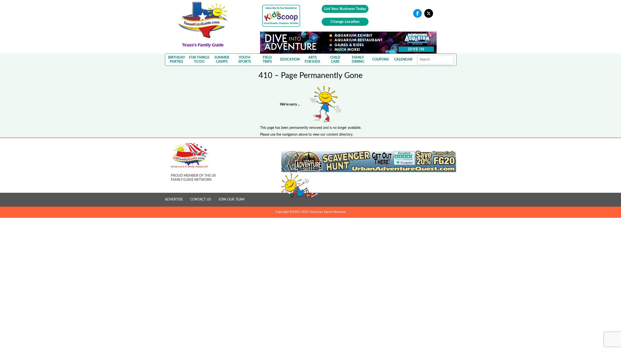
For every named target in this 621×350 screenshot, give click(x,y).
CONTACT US (200, 199)
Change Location (345, 22)
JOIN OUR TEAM (231, 199)
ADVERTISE (174, 199)
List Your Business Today (345, 9)
